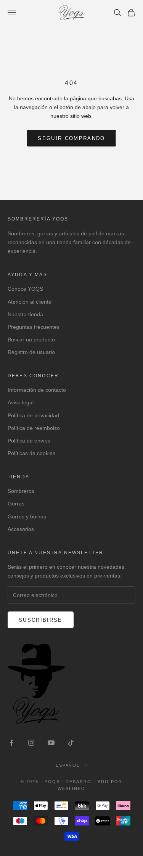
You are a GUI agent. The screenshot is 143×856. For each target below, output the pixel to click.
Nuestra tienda (25, 314)
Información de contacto (37, 390)
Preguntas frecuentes (33, 327)
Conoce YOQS (25, 289)
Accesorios (21, 529)
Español (68, 765)
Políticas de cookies (31, 453)
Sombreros (21, 491)
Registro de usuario (31, 352)
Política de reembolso (34, 428)
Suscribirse (41, 620)
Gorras (16, 503)
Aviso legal (21, 402)
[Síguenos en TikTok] (71, 743)
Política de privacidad (33, 415)
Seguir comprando (71, 138)
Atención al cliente (29, 302)
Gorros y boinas (27, 516)
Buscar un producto (31, 339)
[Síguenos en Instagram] (31, 743)
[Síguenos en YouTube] (51, 743)
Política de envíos (29, 441)
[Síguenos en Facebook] (11, 743)
